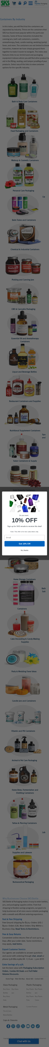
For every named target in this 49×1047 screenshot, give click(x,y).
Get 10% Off (24, 544)
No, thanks (24, 550)
